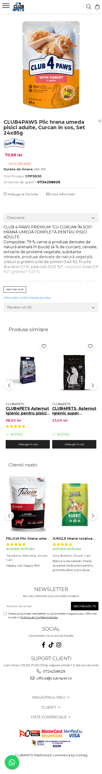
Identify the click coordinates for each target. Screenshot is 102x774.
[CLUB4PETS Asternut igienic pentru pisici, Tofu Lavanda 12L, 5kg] (28, 369)
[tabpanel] (51, 64)
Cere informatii (62, 194)
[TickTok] (51, 645)
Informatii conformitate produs (27, 297)
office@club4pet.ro (54, 678)
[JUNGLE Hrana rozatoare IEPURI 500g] (74, 504)
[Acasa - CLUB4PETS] (31, 7)
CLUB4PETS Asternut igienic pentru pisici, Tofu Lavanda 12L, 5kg (27, 411)
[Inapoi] (98, 121)
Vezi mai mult (14, 289)
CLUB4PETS (15, 404)
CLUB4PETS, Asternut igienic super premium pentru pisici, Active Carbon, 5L (74, 411)
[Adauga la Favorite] (44, 346)
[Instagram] (58, 645)
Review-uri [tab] (19, 307)
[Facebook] (43, 645)
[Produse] (6, 7)
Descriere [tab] (16, 217)
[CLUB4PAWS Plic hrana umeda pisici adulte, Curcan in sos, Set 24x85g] (51, 64)
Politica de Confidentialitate (39, 617)
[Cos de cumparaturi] (97, 7)
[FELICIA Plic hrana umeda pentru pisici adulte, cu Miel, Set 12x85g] (28, 504)
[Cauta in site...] (88, 7)
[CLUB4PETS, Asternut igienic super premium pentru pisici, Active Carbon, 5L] (74, 369)
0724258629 (53, 671)
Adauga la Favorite (22, 194)
